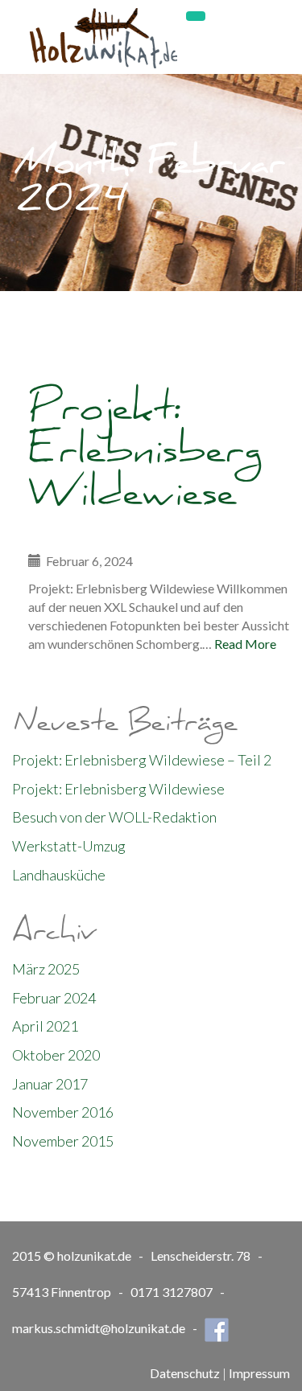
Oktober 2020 (56, 1055)
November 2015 (63, 1141)
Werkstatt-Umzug (69, 846)
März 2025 (46, 969)
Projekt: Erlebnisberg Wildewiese (145, 457)
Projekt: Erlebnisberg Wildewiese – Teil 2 (141, 760)
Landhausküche (58, 875)
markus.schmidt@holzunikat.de (98, 1328)
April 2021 (45, 1026)
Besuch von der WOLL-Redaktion (114, 817)
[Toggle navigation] (195, 16)
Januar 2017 (50, 1084)
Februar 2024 (54, 998)
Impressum (259, 1373)
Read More (245, 643)
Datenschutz (185, 1373)
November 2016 (63, 1112)
